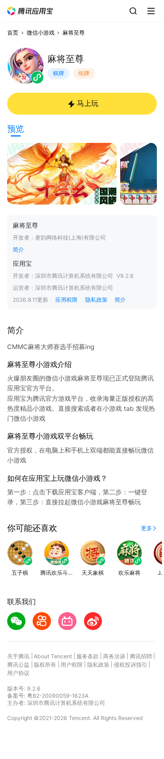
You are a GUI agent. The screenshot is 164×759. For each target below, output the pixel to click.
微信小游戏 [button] (41, 32)
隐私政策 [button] (96, 300)
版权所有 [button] (45, 664)
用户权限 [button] (72, 664)
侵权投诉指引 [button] (130, 664)
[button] (30, 11)
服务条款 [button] (87, 656)
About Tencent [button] (53, 656)
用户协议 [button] (18, 673)
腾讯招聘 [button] (141, 656)
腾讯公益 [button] (18, 664)
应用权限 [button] (66, 300)
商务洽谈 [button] (114, 656)
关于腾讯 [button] (18, 656)
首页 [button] (12, 32)
